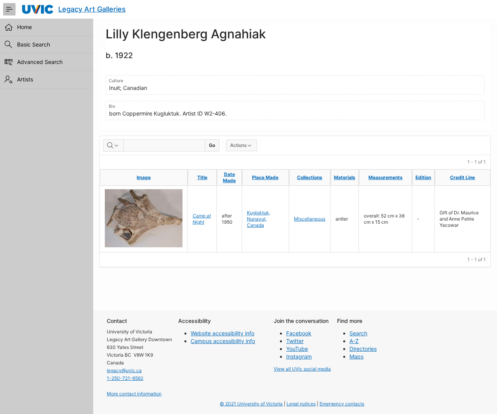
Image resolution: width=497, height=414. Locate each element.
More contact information (134, 394)
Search (358, 333)
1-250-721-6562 (125, 378)
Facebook (298, 333)
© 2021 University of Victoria (251, 404)
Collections (309, 177)
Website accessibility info (222, 333)
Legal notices (301, 404)
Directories (363, 348)
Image (144, 177)
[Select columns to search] (113, 145)
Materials (344, 177)
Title (202, 177)
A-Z (354, 341)
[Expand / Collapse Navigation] (9, 9)
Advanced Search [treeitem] (40, 62)
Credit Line (462, 177)
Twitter (295, 341)
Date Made (229, 177)
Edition (423, 177)
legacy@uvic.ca (124, 370)
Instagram (299, 356)
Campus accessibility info (223, 341)
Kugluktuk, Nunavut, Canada (258, 219)
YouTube (297, 348)
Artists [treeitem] (25, 79)
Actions (238, 145)
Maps (356, 356)
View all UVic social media (302, 369)
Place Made (265, 177)
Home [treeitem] (24, 27)
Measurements (385, 177)
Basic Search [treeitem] (33, 44)
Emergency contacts (342, 404)
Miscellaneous (309, 219)
